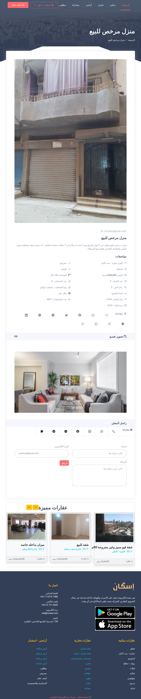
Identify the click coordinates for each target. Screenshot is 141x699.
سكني (112, 5)
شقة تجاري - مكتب (82, 653)
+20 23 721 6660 (49, 605)
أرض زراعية (41, 658)
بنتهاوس (131, 678)
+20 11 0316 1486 (49, 596)
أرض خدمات (41, 663)
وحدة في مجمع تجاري (81, 658)
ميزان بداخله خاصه (32, 544)
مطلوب (62, 5)
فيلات (132, 668)
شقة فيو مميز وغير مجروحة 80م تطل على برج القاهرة (98, 547)
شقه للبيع (83, 544)
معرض (88, 668)
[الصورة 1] (65, 219)
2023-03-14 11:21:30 (113, 231)
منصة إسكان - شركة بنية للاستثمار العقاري (69, 697)
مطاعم (87, 673)
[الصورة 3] (75, 219)
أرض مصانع (41, 653)
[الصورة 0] (61, 219)
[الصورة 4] (80, 219)
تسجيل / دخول (44, 5)
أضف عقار (17, 5)
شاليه (132, 673)
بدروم (132, 683)
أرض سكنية (41, 648)
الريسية (131, 40)
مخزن (88, 663)
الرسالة (123, 462)
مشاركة (75, 5)
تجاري (101, 5)
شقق (132, 648)
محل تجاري (86, 648)
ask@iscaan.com (50, 613)
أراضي (89, 5)
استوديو (131, 658)
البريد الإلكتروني (61, 446)
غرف (132, 688)
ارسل (64, 463)
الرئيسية (125, 5)
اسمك (124, 446)
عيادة (88, 683)
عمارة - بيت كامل (127, 653)
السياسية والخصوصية (37, 683)
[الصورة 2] (70, 219)
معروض (43, 673)
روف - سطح (129, 663)
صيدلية (88, 688)
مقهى (88, 678)
